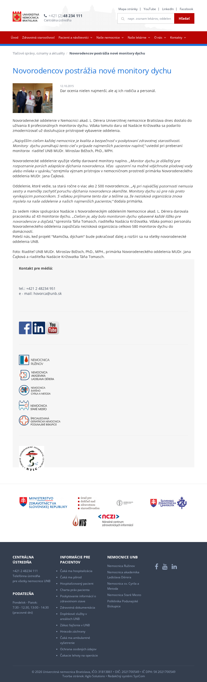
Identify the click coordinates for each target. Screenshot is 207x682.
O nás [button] (158, 37)
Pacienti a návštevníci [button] (74, 37)
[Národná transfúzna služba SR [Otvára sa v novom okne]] (79, 520)
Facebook (186, 9)
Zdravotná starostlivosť (38, 37)
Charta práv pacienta (75, 590)
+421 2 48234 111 (25, 571)
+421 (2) (65, 15)
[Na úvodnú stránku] (26, 16)
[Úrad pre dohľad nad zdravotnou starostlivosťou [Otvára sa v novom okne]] (88, 502)
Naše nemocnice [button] (108, 37)
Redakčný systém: (120, 676)
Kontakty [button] (176, 37)
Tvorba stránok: (73, 676)
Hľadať (184, 18)
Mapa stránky (128, 9)
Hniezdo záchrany (72, 631)
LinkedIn (168, 9)
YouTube (150, 9)
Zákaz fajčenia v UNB (75, 625)
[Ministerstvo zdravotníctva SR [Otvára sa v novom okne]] (43, 502)
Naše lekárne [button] (137, 37)
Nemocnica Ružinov (121, 566)
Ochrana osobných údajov (78, 649)
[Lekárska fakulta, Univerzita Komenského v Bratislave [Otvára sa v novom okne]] (124, 502)
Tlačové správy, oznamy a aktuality (39, 53)
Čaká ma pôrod (71, 577)
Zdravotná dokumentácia (77, 607)
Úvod (14, 37)
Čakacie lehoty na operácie (79, 655)
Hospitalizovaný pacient (76, 583)
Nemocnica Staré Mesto (124, 595)
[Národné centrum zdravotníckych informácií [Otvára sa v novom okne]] (115, 520)
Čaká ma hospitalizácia (76, 571)
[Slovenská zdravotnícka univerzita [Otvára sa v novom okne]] (168, 502)
